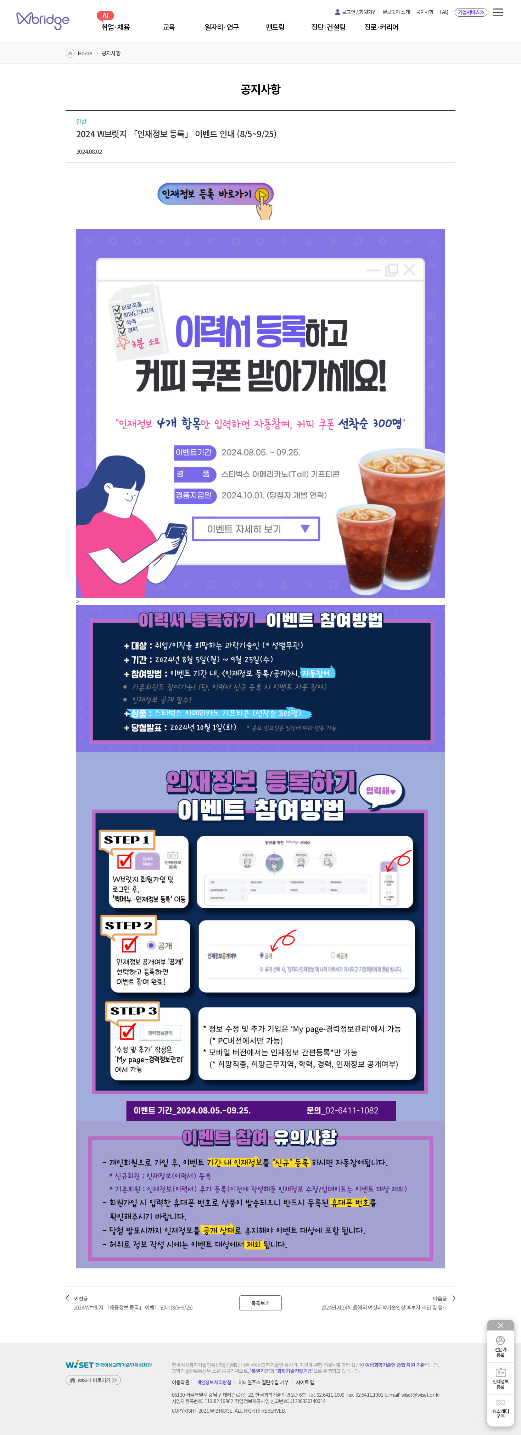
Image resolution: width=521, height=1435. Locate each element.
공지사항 (424, 11)
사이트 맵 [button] (305, 1382)
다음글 (440, 1298)
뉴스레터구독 (500, 1413)
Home (85, 53)
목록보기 (260, 1303)
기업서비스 (471, 12)
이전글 (81, 1298)
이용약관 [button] (180, 1382)
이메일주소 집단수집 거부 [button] (263, 1382)
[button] (498, 12)
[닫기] (500, 1325)
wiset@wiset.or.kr (420, 1394)
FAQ (444, 11)
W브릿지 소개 (396, 11)
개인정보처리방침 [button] (214, 1382)
